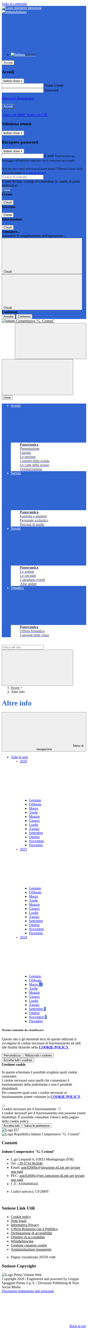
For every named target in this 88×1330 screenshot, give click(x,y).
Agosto (34, 829)
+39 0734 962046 (30, 1163)
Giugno (34, 821)
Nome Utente (54, 85)
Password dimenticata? (18, 98)
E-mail (49, 156)
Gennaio (35, 800)
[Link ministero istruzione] (22, 8)
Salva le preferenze (36, 1125)
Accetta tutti (18, 1060)
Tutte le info (19, 757)
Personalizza (12, 1055)
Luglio (33, 825)
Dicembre (36, 845)
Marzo (33, 808)
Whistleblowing (22, 1241)
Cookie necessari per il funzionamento (29, 1109)
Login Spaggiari (36, 172)
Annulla (8, 316)
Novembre (36, 841)
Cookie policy (21, 1217)
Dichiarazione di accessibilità (31, 1233)
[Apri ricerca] (50, 341)
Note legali (18, 1221)
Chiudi (8, 202)
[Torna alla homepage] (44, 321)
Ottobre (34, 837)
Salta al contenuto (14, 4)
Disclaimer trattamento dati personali (28, 1291)
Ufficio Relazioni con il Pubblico (34, 1229)
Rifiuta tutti (38, 1055)
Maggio (34, 816)
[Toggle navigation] (37, 377)
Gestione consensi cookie (29, 1245)
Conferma (24, 316)
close (7, 397)
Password (51, 90)
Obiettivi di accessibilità (28, 1237)
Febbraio (35, 804)
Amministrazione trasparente (31, 1249)
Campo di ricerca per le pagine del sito (29, 643)
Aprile (33, 812)
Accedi (8, 62)
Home (15, 688)
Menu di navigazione (60, 747)
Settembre (36, 833)
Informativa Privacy (25, 1225)
